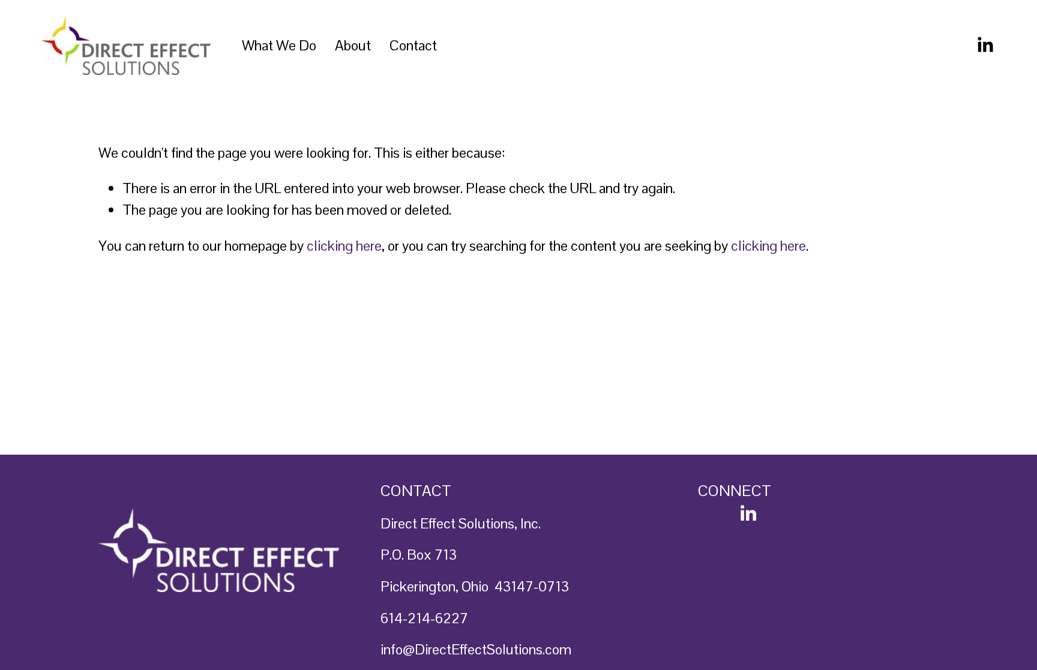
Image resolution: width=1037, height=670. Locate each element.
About (353, 45)
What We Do (279, 45)
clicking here (344, 245)
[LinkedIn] (985, 45)
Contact (413, 45)
